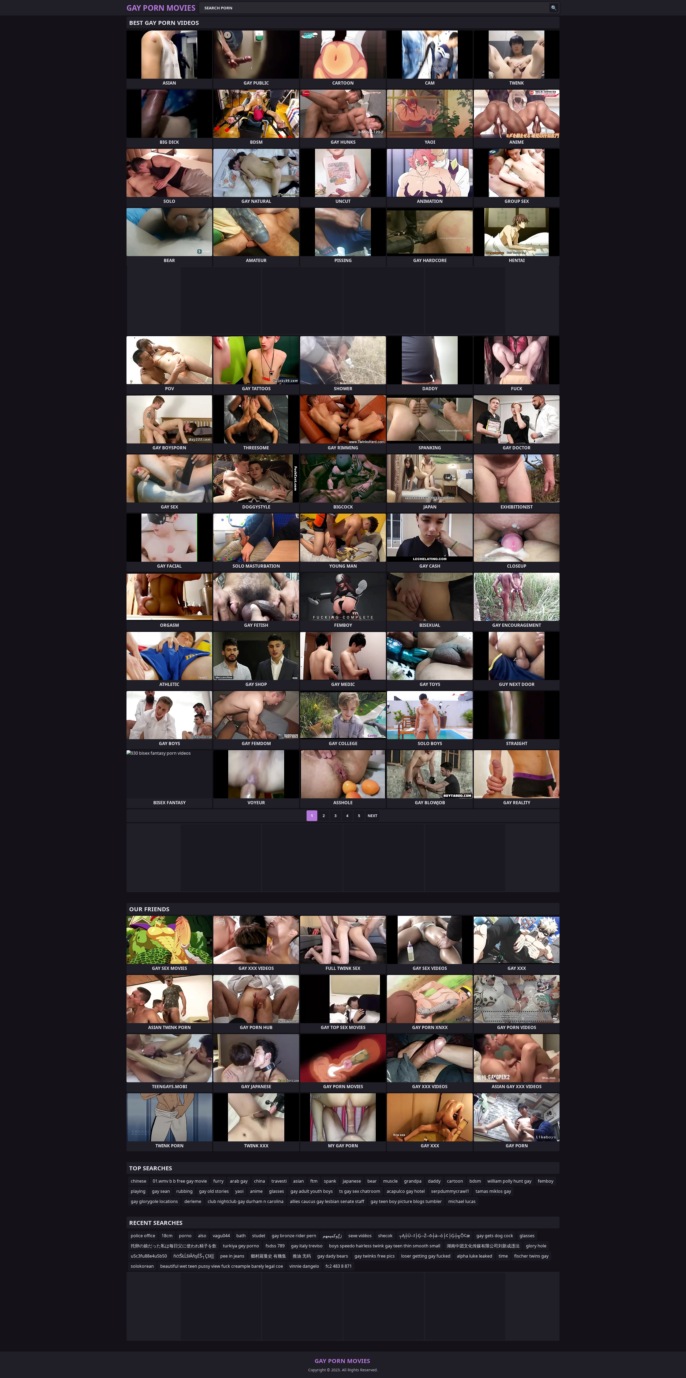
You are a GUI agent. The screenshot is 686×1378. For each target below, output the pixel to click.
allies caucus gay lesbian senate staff (327, 1201)
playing (138, 1191)
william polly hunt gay (509, 1181)
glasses (276, 1191)
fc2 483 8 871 (339, 1266)
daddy (434, 1181)
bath (241, 1236)
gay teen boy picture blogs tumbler (406, 1201)
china (259, 1181)
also (202, 1236)
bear (372, 1181)
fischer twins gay (531, 1256)
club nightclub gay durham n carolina (246, 1201)
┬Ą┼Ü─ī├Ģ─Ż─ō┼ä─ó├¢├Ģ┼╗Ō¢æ (434, 1236)
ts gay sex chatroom (359, 1191)
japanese (352, 1181)
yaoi (239, 1191)
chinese (138, 1181)
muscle (390, 1181)
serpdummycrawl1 (450, 1191)
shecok (385, 1236)
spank (330, 1181)
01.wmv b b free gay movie (180, 1181)
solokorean (142, 1266)
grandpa (413, 1181)
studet (258, 1236)
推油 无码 (302, 1256)
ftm (314, 1181)
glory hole (536, 1246)
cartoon (455, 1181)
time (503, 1256)
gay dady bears (332, 1256)
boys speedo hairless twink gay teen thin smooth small (384, 1246)
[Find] (553, 7)
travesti (279, 1181)
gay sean (161, 1191)
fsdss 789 (275, 1246)
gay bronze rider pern (294, 1236)
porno (185, 1236)
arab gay (239, 1181)
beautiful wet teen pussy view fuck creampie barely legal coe (221, 1266)
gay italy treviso (307, 1246)
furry (218, 1181)
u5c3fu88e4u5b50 (149, 1256)
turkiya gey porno (241, 1246)
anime (256, 1191)
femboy (545, 1181)
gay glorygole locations (154, 1201)
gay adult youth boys (311, 1191)
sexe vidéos (360, 1236)
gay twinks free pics (375, 1256)
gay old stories (214, 1191)
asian (298, 1181)
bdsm (475, 1181)
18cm (167, 1236)
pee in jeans (232, 1256)
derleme (192, 1201)
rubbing (184, 1191)
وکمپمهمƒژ (332, 1236)
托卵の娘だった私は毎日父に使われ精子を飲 (174, 1246)
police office (143, 1236)
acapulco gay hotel (406, 1191)
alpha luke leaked (474, 1256)
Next (372, 815)
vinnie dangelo (304, 1266)
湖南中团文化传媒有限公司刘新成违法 (483, 1246)
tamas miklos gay (493, 1191)
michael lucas (462, 1201)
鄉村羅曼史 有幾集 (268, 1256)
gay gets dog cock (494, 1236)
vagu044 (221, 1236)
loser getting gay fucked (425, 1256)
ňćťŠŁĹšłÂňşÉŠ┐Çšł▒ (193, 1256)
